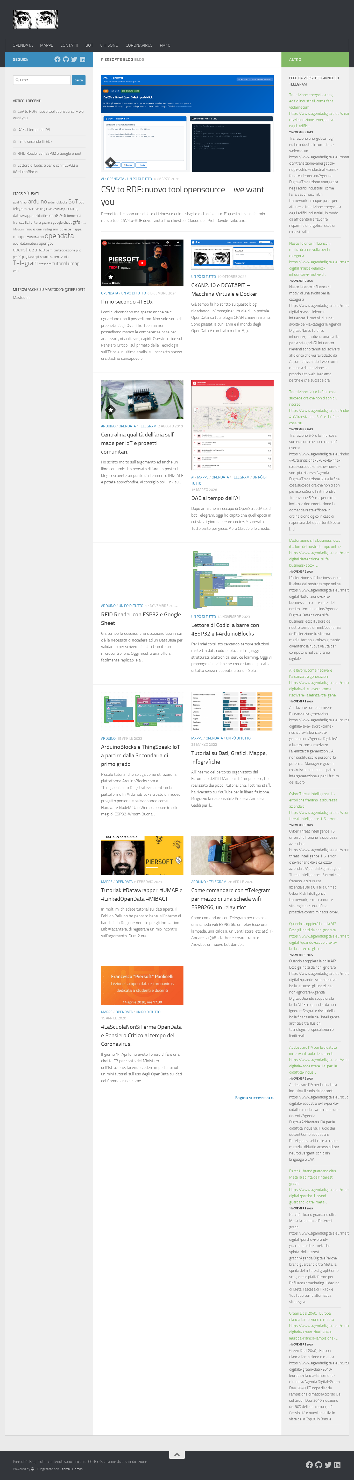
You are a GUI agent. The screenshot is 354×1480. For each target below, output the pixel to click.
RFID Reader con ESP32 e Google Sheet (49, 153)
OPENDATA (23, 45)
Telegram (148, 426)
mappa (76, 229)
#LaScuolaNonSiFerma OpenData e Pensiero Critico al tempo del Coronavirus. (141, 1035)
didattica (42, 216)
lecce (67, 229)
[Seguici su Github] (66, 59)
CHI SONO (109, 45)
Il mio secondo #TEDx (127, 301)
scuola (44, 257)
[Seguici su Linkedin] (82, 59)
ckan (49, 209)
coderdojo (59, 209)
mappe (19, 236)
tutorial (59, 263)
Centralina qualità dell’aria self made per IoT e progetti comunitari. (137, 443)
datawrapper (24, 215)
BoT (73, 201)
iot (61, 229)
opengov (46, 243)
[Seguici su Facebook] (57, 59)
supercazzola (59, 257)
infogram (18, 229)
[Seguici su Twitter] (74, 59)
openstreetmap (29, 250)
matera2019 (35, 237)
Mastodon (21, 297)
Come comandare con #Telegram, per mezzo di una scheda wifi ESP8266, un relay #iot (231, 899)
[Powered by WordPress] (32, 1469)
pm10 (17, 257)
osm (49, 250)
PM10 (165, 45)
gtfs (76, 222)
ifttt (83, 222)
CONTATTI (69, 45)
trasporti (45, 264)
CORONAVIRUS (139, 45)
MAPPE (46, 45)
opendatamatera (25, 243)
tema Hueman (72, 1469)
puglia (26, 257)
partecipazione (64, 250)
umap (74, 263)
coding (71, 208)
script (35, 257)
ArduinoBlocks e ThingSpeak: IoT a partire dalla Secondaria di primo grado (140, 755)
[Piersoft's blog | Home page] (35, 19)
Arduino (108, 426)
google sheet (62, 222)
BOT (89, 45)
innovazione (33, 229)
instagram (50, 229)
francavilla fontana (27, 222)
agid (16, 202)
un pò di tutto (139, 179)
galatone (47, 222)
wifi (16, 270)
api (25, 202)
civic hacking (36, 209)
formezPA (74, 216)
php (78, 250)
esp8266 (57, 215)
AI (102, 179)
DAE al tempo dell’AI (215, 498)
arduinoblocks (57, 202)
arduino (37, 201)
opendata (59, 235)
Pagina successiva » (254, 1098)
